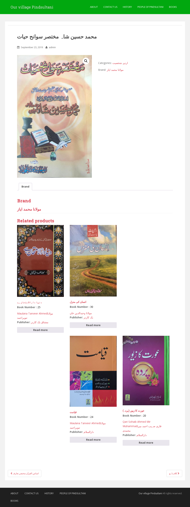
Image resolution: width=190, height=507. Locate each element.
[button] (86, 61)
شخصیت (117, 63)
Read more (40, 330)
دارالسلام (89, 432)
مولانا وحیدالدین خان (81, 313)
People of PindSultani (150, 7)
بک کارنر (88, 317)
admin (52, 47)
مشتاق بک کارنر (39, 322)
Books (173, 7)
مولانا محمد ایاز (115, 70)
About (94, 7)
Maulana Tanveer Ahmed (32, 313)
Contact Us (110, 7)
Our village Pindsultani (32, 7)
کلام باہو (173, 473)
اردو (125, 63)
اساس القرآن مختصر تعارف (25, 473)
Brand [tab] (25, 186)
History (127, 7)
